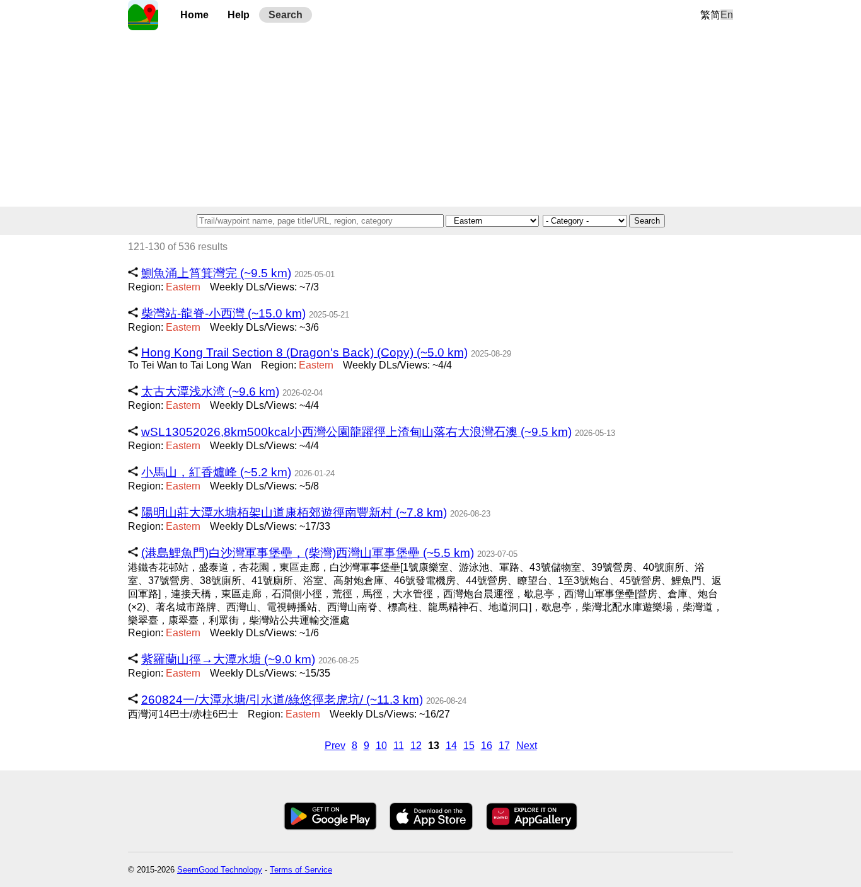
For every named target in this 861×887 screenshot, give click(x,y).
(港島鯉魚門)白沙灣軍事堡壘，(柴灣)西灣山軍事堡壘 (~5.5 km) (307, 552)
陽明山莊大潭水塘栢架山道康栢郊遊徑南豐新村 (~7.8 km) (294, 512)
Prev (335, 745)
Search (286, 14)
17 (504, 745)
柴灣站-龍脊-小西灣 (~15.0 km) (223, 313)
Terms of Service (301, 869)
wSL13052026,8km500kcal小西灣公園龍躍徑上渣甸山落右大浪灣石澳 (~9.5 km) (356, 431)
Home (194, 14)
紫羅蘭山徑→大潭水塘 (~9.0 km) (228, 659)
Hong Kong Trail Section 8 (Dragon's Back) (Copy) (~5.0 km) (304, 352)
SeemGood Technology (219, 869)
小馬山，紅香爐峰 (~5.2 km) (216, 472)
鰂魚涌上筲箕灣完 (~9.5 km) (216, 273)
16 (486, 745)
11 (398, 745)
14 (451, 745)
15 (469, 745)
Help (239, 14)
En (726, 14)
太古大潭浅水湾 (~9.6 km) (210, 391)
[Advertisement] (430, 118)
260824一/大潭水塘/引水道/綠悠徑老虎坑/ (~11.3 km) (282, 699)
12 (416, 745)
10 (381, 745)
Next (526, 745)
